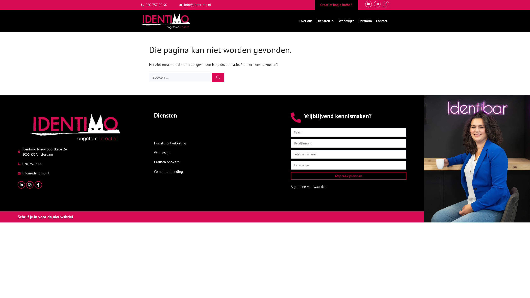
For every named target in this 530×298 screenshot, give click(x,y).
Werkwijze (346, 21)
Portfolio (365, 21)
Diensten (323, 21)
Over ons (305, 21)
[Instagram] (30, 185)
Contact (381, 21)
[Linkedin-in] (21, 185)
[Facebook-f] (38, 185)
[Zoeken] (218, 78)
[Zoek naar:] (180, 77)
